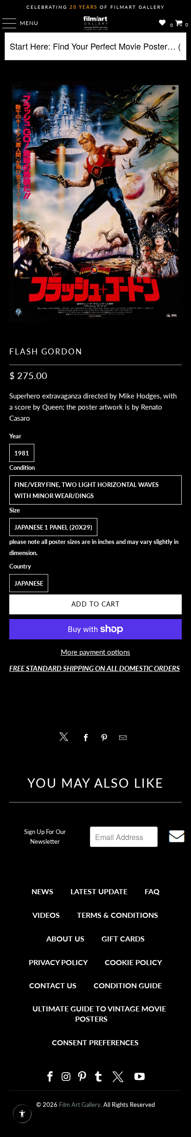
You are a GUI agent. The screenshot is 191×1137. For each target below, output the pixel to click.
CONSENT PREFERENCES (95, 1042)
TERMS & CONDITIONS (117, 914)
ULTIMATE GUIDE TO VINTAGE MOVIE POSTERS (99, 1013)
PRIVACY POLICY (58, 962)
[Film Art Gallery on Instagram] (66, 1077)
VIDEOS (46, 914)
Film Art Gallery (80, 1104)
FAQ (152, 891)
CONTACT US (52, 985)
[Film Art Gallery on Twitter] (119, 1077)
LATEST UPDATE (98, 891)
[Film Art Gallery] (95, 23)
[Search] (95, 49)
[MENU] (5, 23)
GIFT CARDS (123, 938)
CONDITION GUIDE (128, 985)
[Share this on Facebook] (88, 737)
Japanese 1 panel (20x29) (53, 527)
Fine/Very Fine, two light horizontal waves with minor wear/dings (86, 490)
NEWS (42, 891)
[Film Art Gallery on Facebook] (50, 1077)
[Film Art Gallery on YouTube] (140, 1077)
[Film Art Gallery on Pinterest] (82, 1077)
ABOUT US (65, 938)
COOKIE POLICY (133, 962)
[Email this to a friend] (125, 737)
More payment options (95, 652)
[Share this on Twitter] (66, 736)
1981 (21, 453)
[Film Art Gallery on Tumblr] (98, 1077)
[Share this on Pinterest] (106, 737)
